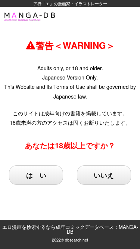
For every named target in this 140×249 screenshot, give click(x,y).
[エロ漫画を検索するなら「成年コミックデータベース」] (31, 16)
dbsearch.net (76, 240)
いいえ (104, 175)
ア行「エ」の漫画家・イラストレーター (70, 3)
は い (36, 175)
